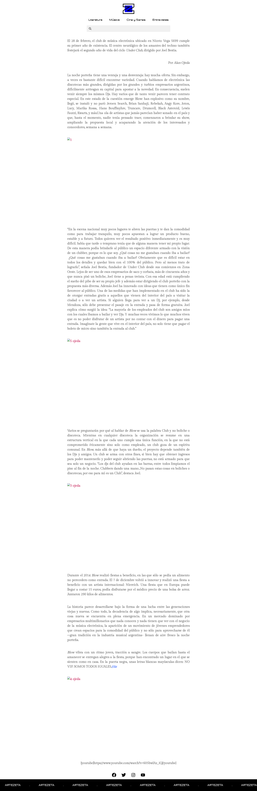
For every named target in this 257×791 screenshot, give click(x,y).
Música (114, 19)
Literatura (95, 19)
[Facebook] (114, 775)
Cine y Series (136, 19)
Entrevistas (160, 19)
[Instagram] (133, 775)
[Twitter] (123, 775)
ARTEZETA (38, 785)
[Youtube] (143, 775)
